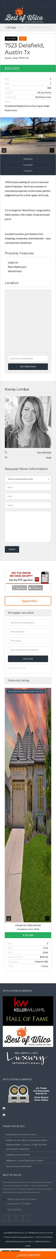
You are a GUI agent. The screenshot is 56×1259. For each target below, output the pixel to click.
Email (48, 457)
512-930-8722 (44, 452)
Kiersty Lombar (17, 389)
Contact (28, 170)
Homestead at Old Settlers (19, 1166)
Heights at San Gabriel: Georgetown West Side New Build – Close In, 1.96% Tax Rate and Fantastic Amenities (26, 1144)
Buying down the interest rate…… (22, 1134)
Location (28, 164)
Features (28, 158)
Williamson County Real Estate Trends (24, 1160)
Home (21, 27)
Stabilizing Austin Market (18, 1154)
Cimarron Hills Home (28, 925)
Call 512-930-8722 (29, 1255)
